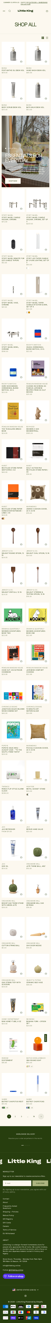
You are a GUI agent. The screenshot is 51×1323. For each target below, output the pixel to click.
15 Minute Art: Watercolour (32, 710)
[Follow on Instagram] (25, 1296)
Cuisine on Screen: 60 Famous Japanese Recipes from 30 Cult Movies (36, 389)
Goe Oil (5, 866)
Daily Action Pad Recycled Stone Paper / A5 (37, 470)
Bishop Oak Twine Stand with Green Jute (13, 904)
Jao (3, 827)
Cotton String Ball (11, 945)
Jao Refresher (8, 829)
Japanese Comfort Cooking (35, 671)
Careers (6, 1226)
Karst (4, 466)
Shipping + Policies (10, 1212)
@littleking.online (16, 1270)
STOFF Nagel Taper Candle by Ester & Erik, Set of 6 (37, 305)
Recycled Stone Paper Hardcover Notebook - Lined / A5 (12, 511)
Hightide (30, 787)
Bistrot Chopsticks (35, 1102)
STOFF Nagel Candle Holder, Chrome (11, 218)
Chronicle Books (9, 707)
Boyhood (30, 427)
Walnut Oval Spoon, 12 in (37, 553)
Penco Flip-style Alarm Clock (13, 790)
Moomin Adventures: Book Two (11, 632)
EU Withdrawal (9, 1233)
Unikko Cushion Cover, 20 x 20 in (36, 510)
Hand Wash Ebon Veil (36, 70)
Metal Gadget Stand (35, 789)
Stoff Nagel (7, 215)
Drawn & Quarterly (11, 629)
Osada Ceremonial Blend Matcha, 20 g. (35, 348)
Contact (6, 1199)
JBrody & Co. (7, 551)
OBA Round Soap (33, 1060)
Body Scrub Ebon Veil (11, 107)
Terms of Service (9, 1230)
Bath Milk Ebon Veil (35, 107)
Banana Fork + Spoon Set (36, 1022)
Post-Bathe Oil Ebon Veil (13, 70)
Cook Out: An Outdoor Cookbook (12, 671)
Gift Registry (8, 1219)
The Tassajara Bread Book (11, 430)
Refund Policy (8, 1215)
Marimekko (31, 507)
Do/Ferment (7, 1060)
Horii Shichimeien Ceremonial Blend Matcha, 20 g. (10, 388)
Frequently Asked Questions (10, 1207)
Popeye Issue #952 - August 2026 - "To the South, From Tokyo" (12, 750)
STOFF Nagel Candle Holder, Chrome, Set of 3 (37, 219)
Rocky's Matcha (33, 345)
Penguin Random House (37, 384)
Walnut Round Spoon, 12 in (13, 554)
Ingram (5, 1058)
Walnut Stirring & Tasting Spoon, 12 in (35, 593)
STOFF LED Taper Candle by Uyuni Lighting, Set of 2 (37, 260)
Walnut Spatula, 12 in (11, 592)
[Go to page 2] (41, 1116)
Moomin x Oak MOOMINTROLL (32, 430)
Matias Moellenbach (36, 1058)
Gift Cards (7, 1223)
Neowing (30, 1019)
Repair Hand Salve (34, 829)
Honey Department (10, 1019)
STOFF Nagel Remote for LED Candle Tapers (13, 259)
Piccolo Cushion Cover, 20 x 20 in (37, 749)
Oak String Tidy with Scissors (11, 983)
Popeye (5, 746)
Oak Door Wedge (34, 945)
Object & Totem (33, 980)
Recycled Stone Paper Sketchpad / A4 (12, 469)
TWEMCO (5, 787)
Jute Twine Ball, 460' (36, 866)
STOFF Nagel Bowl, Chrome (10, 348)
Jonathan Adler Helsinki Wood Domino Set (13, 710)
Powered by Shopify (34, 1302)
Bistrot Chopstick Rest (12, 1102)
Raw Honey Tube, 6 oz (11, 1021)
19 (34, 1116)
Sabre (4, 1099)
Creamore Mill (33, 864)
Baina (4, 68)
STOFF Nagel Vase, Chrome (10, 304)
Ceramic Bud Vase (34, 982)
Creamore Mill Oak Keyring (35, 904)
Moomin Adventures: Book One (36, 632)
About (5, 1202)
